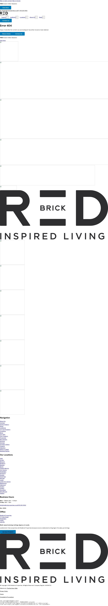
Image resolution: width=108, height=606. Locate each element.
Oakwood (3, 485)
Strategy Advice (4, 444)
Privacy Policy (4, 591)
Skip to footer (16, 1)
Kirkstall (2, 478)
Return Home (6, 34)
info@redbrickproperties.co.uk (9, 10)
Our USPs (2, 434)
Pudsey (2, 487)
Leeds (1, 480)
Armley (2, 460)
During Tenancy (4, 424)
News (40, 17)
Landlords (13, 17)
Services (2, 441)
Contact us (5, 20)
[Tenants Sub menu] (7, 17)
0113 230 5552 (22, 10)
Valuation (2, 448)
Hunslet (2, 475)
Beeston (2, 462)
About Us (32, 17)
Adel (1, 458)
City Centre (3, 470)
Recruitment (3, 439)
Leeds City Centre (5, 482)
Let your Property (5, 429)
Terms (2, 594)
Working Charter (4, 451)
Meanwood (3, 483)
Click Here (5, 7)
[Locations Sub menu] (26, 17)
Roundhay (3, 490)
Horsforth (3, 473)
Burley (2, 467)
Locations (22, 17)
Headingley (3, 472)
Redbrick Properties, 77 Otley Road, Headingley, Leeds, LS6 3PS (6, 519)
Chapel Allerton (4, 468)
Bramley (2, 465)
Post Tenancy (4, 436)
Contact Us (18, 34)
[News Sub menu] (43, 17)
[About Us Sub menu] (36, 17)
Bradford (2, 463)
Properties (3, 438)
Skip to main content (6, 1)
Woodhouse (3, 492)
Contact (2, 423)
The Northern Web (12, 588)
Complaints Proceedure (7, 597)
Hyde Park (3, 477)
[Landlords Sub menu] (16, 17)
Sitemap (2, 443)
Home (1, 426)
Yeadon (2, 493)
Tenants (3, 17)
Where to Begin (4, 449)
